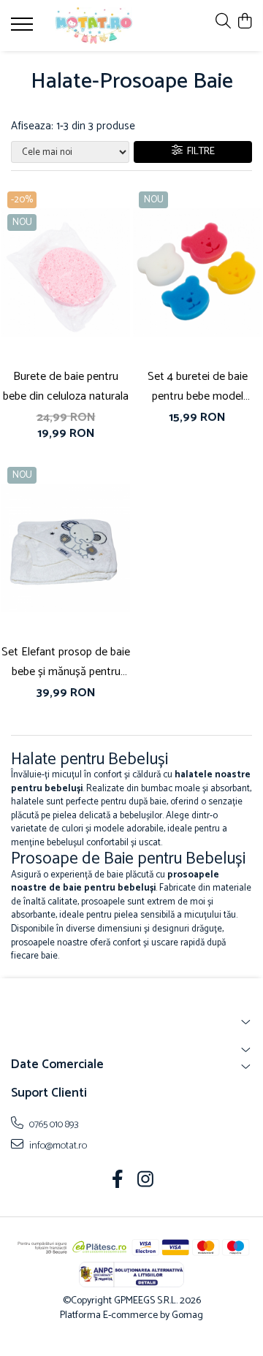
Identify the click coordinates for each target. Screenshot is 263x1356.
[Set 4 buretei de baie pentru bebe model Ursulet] (197, 272)
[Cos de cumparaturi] (244, 22)
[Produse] (24, 28)
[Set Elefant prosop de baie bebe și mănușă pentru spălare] (65, 548)
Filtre (199, 151)
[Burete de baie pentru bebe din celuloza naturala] (65, 272)
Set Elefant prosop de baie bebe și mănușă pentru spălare (65, 662)
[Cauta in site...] (223, 22)
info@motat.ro (57, 1146)
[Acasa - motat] (94, 25)
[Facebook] (118, 1181)
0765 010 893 (53, 1124)
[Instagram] (146, 1181)
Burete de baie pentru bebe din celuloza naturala (66, 386)
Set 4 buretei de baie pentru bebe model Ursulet (198, 386)
